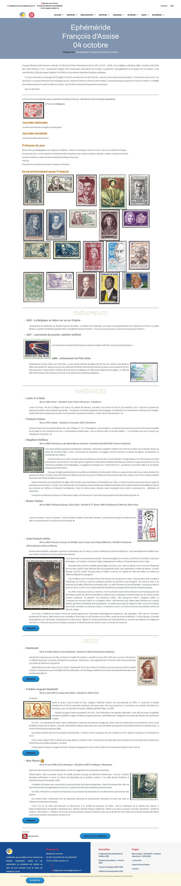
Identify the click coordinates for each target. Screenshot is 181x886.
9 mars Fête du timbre (140, 865)
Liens (143, 15)
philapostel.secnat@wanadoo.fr (22, 6)
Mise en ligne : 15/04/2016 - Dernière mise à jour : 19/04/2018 (146, 855)
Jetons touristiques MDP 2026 (111, 867)
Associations (87, 15)
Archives (131, 15)
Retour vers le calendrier (95, 836)
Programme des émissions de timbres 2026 (111, 855)
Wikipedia (30, 628)
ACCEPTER (35, 880)
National (71, 15)
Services (103, 15)
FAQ (172, 6)
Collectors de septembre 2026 (111, 871)
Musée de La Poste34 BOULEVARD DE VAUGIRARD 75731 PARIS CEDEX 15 (49, 6)
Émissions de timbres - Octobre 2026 (111, 862)
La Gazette (136, 860)
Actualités (157, 15)
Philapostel (68, 52)
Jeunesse (117, 15)
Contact (164, 6)
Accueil (57, 15)
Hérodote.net (33, 836)
